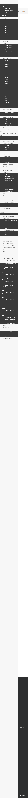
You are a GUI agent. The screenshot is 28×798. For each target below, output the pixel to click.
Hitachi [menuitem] (6, 68)
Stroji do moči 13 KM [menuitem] (9, 119)
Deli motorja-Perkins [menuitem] (9, 191)
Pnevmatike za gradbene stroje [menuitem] (9, 202)
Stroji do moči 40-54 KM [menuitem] (9, 121)
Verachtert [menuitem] (7, 138)
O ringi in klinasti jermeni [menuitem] (8, 241)
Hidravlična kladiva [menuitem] (6, 156)
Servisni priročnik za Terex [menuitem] (10, 323)
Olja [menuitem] (5, 232)
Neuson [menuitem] (6, 87)
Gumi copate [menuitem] (7, 53)
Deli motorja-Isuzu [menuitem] (8, 182)
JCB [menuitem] (5, 73)
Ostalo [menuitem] (6, 149)
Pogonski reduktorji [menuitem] (7, 154)
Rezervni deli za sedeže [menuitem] (9, 112)
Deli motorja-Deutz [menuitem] (8, 180)
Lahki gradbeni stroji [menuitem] (7, 208)
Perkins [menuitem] (6, 92)
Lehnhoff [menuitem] (6, 136)
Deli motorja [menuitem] (5, 172)
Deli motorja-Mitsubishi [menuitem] (9, 189)
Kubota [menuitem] (6, 79)
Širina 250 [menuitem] (6, 28)
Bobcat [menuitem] (6, 60)
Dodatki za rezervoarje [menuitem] (9, 224)
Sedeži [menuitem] (6, 114)
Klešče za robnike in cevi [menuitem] (8, 254)
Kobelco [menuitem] (6, 75)
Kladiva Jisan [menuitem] (7, 162)
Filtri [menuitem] (4, 237)
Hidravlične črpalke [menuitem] (7, 152)
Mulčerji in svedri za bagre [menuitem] (8, 200)
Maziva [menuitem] (6, 234)
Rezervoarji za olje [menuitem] (8, 228)
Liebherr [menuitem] (6, 81)
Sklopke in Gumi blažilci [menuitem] (7, 170)
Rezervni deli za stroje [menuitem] (7, 58)
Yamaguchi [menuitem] (7, 102)
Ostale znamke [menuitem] (8, 106)
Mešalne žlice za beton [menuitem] (7, 198)
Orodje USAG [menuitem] (7, 214)
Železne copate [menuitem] (8, 56)
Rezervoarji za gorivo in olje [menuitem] (8, 218)
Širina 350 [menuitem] (6, 34)
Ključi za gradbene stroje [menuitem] (8, 258)
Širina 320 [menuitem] (6, 32)
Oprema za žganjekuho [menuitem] (9, 336)
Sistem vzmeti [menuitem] (7, 8)
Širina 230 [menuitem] (6, 26)
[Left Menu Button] (1, 1)
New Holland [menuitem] (7, 90)
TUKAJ (21, 555)
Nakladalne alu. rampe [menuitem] (7, 3)
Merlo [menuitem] (6, 85)
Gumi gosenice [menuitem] (6, 18)
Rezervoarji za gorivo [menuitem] (9, 226)
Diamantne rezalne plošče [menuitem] (8, 117)
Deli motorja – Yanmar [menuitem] (9, 176)
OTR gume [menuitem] (7, 204)
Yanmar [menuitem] (6, 104)
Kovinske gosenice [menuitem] (8, 45)
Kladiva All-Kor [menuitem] (7, 158)
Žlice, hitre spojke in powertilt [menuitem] (9, 195)
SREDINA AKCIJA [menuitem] (6, 327)
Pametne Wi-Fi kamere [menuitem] (7, 338)
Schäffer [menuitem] (6, 94)
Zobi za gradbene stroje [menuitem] (8, 164)
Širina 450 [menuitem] (6, 39)
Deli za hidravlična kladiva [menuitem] (8, 143)
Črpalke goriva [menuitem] (7, 174)
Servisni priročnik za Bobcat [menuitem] (10, 317)
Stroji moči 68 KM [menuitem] (8, 125)
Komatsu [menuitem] (6, 77)
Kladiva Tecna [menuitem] (7, 160)
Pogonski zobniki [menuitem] (8, 47)
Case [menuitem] (6, 62)
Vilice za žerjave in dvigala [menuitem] (8, 243)
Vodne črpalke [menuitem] (6, 193)
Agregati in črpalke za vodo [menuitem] (8, 216)
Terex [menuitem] (6, 98)
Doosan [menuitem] (6, 66)
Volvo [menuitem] (6, 100)
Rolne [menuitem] (6, 49)
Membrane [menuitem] (7, 147)
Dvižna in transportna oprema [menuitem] (9, 247)
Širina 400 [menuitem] (6, 36)
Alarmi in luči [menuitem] (5, 239)
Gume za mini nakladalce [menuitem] (9, 206)
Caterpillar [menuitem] (7, 64)
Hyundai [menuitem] (6, 70)
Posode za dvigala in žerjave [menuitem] (8, 245)
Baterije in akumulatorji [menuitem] (7, 256)
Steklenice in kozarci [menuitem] (9, 333)
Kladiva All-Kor (20, 11)
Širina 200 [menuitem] (6, 24)
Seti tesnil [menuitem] (7, 145)
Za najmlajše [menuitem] (5, 325)
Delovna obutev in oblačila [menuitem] (8, 249)
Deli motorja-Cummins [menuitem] (9, 178)
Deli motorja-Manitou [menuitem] (9, 187)
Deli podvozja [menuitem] (6, 43)
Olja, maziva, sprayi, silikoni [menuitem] (8, 230)
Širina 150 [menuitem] (6, 20)
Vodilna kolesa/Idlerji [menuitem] (9, 51)
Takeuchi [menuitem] (6, 96)
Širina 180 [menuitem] (6, 22)
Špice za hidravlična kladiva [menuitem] (8, 141)
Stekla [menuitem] (4, 127)
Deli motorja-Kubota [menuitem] (9, 185)
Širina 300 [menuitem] (6, 30)
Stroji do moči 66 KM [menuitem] (9, 123)
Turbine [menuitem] (4, 251)
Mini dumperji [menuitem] (5, 41)
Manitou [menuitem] (6, 83)
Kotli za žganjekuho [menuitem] (9, 331)
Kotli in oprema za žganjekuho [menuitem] (9, 329)
